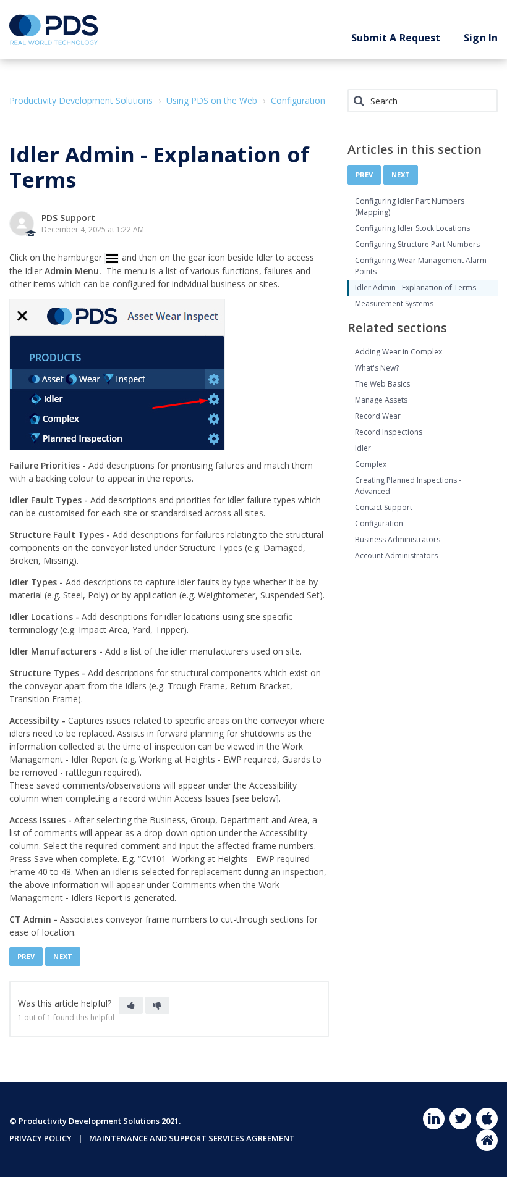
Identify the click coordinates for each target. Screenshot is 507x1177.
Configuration (298, 100)
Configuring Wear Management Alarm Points (421, 266)
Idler (363, 448)
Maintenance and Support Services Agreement (192, 1138)
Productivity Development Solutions (81, 100)
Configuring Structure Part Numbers (417, 244)
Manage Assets (381, 400)
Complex (370, 464)
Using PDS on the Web (211, 100)
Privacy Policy (40, 1138)
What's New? (377, 367)
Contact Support (383, 507)
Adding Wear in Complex (398, 351)
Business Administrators (397, 539)
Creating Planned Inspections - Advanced (408, 485)
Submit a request (396, 37)
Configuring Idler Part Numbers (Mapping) (409, 206)
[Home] (53, 29)
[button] (131, 1005)
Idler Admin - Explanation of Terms (415, 287)
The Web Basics (382, 384)
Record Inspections (388, 432)
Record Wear (378, 416)
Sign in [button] (481, 37)
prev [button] (26, 956)
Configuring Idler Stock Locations (412, 228)
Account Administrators (396, 555)
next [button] (62, 956)
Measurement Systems (394, 303)
